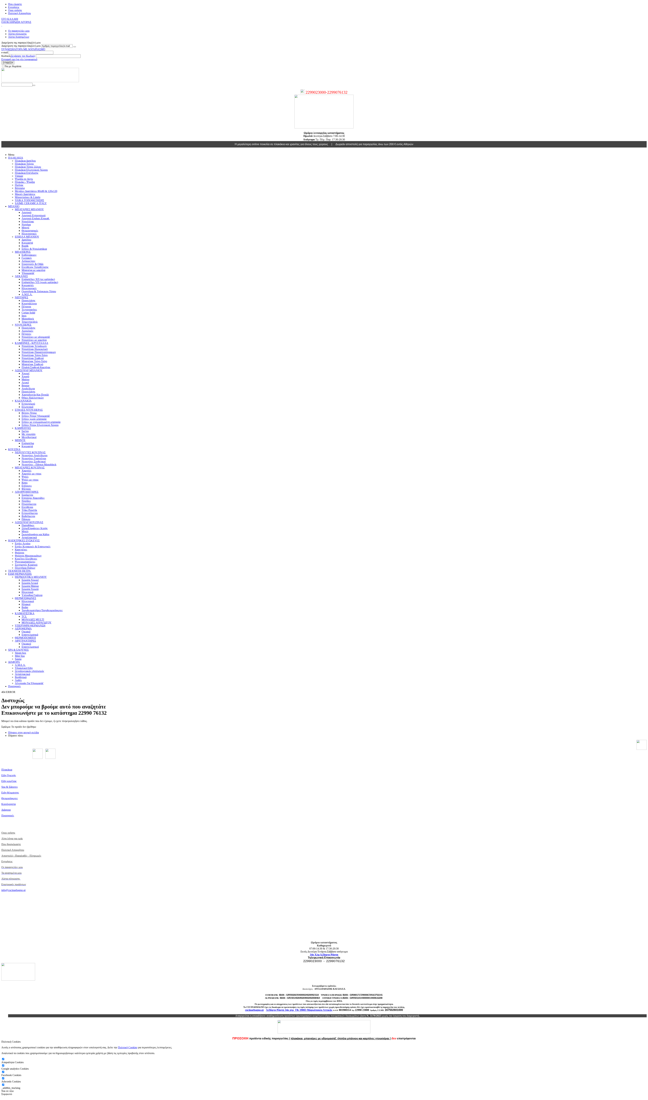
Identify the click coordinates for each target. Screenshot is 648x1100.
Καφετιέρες (21, 549)
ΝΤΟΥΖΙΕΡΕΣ (23, 324)
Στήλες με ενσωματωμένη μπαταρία (41, 422)
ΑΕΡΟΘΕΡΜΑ (23, 628)
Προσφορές (14, 686)
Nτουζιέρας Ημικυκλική (35, 349)
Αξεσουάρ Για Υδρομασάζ (29, 683)
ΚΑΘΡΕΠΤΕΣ (23, 428)
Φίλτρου (26, 488)
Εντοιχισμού (28, 403)
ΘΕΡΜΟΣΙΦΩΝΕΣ (25, 598)
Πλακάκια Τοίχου (24, 163)
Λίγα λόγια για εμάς (12, 838)
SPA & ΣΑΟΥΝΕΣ (18, 649)
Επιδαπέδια (28, 443)
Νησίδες (26, 501)
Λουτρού (26, 212)
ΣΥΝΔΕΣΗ (7, 49)
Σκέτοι (25, 431)
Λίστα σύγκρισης (17, 33)
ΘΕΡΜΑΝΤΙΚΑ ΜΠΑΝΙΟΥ (31, 576)
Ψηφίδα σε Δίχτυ (24, 179)
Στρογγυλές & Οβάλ (33, 264)
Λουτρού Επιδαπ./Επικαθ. (36, 218)
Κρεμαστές (28, 285)
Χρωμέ (26, 373)
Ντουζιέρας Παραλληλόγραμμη (39, 352)
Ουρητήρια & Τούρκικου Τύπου (39, 291)
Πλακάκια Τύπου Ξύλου (28, 166)
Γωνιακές (27, 258)
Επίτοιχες (27, 485)
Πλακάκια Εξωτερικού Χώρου (31, 169)
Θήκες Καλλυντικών (33, 397)
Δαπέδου (26, 239)
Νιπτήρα (26, 224)
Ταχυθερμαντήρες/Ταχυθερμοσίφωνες (42, 610)
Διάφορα (6, 809)
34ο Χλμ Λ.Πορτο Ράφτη (324, 954)
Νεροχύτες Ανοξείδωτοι (34, 455)
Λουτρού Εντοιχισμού (34, 215)
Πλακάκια (6, 769)
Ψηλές (25, 476)
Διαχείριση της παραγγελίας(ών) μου (21, 45)
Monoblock (28, 318)
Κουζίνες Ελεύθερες (26, 558)
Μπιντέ (25, 227)
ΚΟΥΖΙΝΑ (14, 449)
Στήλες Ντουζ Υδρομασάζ (36, 415)
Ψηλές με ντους (30, 479)
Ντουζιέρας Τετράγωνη (34, 346)
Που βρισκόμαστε (11, 844)
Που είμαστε (15, 4)
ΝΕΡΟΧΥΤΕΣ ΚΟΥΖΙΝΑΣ (30, 452)
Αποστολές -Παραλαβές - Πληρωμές (21, 855)
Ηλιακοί (26, 604)
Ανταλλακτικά (29, 537)
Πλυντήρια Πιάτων (25, 567)
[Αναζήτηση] (34, 85)
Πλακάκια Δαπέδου (25, 160)
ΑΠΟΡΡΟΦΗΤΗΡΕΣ (26, 491)
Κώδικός (6, 56)
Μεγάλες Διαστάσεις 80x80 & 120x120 (36, 191)
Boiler (25, 607)
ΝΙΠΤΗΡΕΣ (21, 297)
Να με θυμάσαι (13, 66)
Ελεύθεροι (27, 507)
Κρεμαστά (27, 242)
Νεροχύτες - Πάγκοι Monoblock (39, 464)
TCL (24, 616)
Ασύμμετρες (28, 261)
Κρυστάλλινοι (29, 303)
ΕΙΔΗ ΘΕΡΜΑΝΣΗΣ (20, 573)
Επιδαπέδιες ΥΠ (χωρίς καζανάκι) (40, 282)
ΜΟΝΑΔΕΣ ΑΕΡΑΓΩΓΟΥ (36, 622)
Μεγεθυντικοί (29, 437)
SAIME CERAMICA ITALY (31, 203)
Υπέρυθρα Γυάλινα (32, 595)
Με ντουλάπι (28, 434)
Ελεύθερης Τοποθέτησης (35, 267)
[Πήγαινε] (74, 46)
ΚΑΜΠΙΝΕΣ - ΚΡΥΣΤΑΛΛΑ (31, 343)
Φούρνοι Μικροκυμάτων (28, 555)
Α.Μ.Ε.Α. (27, 294)
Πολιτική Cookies (127, 1047)
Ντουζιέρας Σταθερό (33, 358)
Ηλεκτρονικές (29, 233)
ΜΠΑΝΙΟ (13, 206)
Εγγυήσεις (13, 7)
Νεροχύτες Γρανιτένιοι (34, 458)
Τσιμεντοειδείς (30, 321)
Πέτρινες (26, 333)
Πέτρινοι (26, 306)
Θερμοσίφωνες (9, 798)
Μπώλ (25, 531)
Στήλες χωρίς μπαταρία (34, 419)
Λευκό (25, 382)
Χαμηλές (26, 470)
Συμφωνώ (6, 1094)
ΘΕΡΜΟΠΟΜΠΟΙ (25, 637)
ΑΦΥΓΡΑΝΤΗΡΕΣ (25, 640)
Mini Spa (20, 655)
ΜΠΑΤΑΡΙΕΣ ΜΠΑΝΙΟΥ (29, 209)
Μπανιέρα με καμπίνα (33, 270)
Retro (25, 482)
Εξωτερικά (27, 406)
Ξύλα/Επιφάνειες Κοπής (35, 528)
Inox (24, 315)
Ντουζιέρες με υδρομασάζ (36, 337)
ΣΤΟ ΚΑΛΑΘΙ (9, 19)
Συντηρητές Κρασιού (26, 564)
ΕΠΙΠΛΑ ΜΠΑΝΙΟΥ (27, 236)
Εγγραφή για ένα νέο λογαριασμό (19, 59)
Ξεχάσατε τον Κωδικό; (23, 56)
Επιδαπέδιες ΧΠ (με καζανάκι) (38, 279)
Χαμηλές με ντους (31, 473)
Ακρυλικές (27, 330)
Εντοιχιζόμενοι (30, 513)
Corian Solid (28, 312)
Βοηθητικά (20, 677)
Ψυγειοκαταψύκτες (25, 561)
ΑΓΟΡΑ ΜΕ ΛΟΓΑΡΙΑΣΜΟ (29, 49)
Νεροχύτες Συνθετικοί (34, 461)
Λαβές (18, 680)
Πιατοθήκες (28, 525)
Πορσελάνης (28, 300)
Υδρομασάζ (28, 273)
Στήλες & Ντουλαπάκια (34, 248)
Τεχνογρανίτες (29, 309)
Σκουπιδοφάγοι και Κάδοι (35, 534)
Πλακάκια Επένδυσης (26, 172)
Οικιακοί (26, 643)
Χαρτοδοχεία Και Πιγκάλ (35, 394)
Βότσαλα (20, 188)
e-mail (5, 52)
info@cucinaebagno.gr (13, 890)
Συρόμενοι (27, 494)
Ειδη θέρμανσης (10, 792)
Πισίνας (19, 185)
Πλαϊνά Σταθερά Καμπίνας (36, 367)
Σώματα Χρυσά (30, 589)
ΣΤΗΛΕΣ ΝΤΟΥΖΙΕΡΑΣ (29, 409)
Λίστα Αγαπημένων (18, 36)
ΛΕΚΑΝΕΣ (21, 276)
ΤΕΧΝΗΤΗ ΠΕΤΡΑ (19, 570)
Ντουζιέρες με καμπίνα (34, 340)
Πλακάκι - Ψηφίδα (25, 182)
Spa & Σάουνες (9, 786)
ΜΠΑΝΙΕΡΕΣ (23, 251)
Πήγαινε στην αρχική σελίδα (23, 732)
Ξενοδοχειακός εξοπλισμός (29, 671)
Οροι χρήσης (15, 10)
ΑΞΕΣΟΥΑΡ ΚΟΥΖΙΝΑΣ (29, 522)
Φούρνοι (19, 552)
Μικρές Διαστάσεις (25, 194)
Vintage (19, 176)
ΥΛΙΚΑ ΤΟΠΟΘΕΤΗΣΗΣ (29, 200)
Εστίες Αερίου (22, 543)
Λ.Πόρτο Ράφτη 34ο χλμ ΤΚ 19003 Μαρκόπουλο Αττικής (299, 1010)
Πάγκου (26, 519)
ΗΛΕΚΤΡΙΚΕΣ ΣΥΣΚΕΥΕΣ (24, 540)
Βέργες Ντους (29, 412)
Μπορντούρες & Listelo (27, 197)
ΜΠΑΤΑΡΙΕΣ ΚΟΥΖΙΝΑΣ (30, 467)
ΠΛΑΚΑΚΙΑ (15, 157)
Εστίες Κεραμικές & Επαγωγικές (32, 546)
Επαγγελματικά (30, 634)
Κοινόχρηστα (8, 804)
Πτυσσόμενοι (29, 504)
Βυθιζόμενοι (28, 516)
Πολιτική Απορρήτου (19, 13)
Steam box (20, 652)
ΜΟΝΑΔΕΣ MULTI (33, 619)
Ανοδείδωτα (28, 388)
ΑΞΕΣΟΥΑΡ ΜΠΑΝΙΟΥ (29, 370)
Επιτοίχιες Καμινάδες (33, 498)
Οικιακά (26, 631)
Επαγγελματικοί (30, 646)
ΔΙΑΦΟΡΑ (14, 662)
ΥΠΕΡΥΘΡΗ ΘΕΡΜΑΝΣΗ (30, 625)
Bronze (25, 385)
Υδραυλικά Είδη (24, 668)
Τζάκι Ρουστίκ (29, 510)
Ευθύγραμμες (29, 254)
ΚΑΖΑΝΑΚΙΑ (23, 400)
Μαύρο (25, 379)
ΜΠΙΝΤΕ (20, 440)
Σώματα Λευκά (30, 583)
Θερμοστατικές (30, 230)
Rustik (25, 245)
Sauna (18, 659)
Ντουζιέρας (28, 221)
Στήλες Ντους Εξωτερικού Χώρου (40, 425)
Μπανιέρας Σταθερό (32, 364)
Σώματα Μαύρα (30, 586)
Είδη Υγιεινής (8, 775)
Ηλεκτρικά (27, 592)
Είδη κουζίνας (9, 781)
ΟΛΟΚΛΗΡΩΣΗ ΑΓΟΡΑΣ (16, 22)
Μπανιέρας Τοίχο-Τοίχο (34, 361)
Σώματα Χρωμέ (30, 580)
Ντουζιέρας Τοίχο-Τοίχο (35, 355)
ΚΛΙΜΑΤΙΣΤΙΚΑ (24, 613)
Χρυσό (25, 376)
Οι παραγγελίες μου (19, 30)
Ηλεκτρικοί (28, 601)
